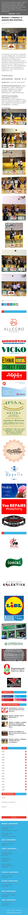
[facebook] (8, 696)
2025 (14, 754)
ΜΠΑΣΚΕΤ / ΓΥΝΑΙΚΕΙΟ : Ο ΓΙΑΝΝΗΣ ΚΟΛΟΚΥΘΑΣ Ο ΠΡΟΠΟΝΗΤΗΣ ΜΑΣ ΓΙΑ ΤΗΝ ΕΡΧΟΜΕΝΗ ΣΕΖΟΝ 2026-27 (17, 725)
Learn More (11, 13)
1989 (14, 789)
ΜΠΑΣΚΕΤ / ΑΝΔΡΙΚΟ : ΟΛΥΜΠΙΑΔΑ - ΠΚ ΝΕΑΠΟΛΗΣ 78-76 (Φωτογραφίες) (17, 741)
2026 (14, 751)
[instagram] (20, 699)
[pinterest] (8, 699)
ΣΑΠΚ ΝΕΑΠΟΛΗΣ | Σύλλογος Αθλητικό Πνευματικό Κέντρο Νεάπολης (16, 709)
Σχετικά (13, 910)
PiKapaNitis (5, 23)
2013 (14, 787)
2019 (14, 770)
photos (15, 300)
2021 (14, 765)
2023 (14, 760)
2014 (14, 784)
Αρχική (8, 910)
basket (11, 300)
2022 (14, 762)
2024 (14, 757)
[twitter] (20, 696)
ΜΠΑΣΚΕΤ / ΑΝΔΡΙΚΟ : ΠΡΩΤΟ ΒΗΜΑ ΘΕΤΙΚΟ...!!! (16, 716)
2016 (14, 779)
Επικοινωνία (19, 910)
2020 (14, 768)
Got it (18, 13)
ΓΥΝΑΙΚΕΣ (7, 300)
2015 (14, 781)
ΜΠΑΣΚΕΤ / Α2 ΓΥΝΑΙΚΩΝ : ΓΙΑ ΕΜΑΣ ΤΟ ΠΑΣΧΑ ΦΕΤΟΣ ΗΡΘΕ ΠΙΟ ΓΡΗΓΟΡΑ (17, 733)
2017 (14, 776)
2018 (14, 773)
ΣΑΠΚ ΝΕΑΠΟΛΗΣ (18, 912)
